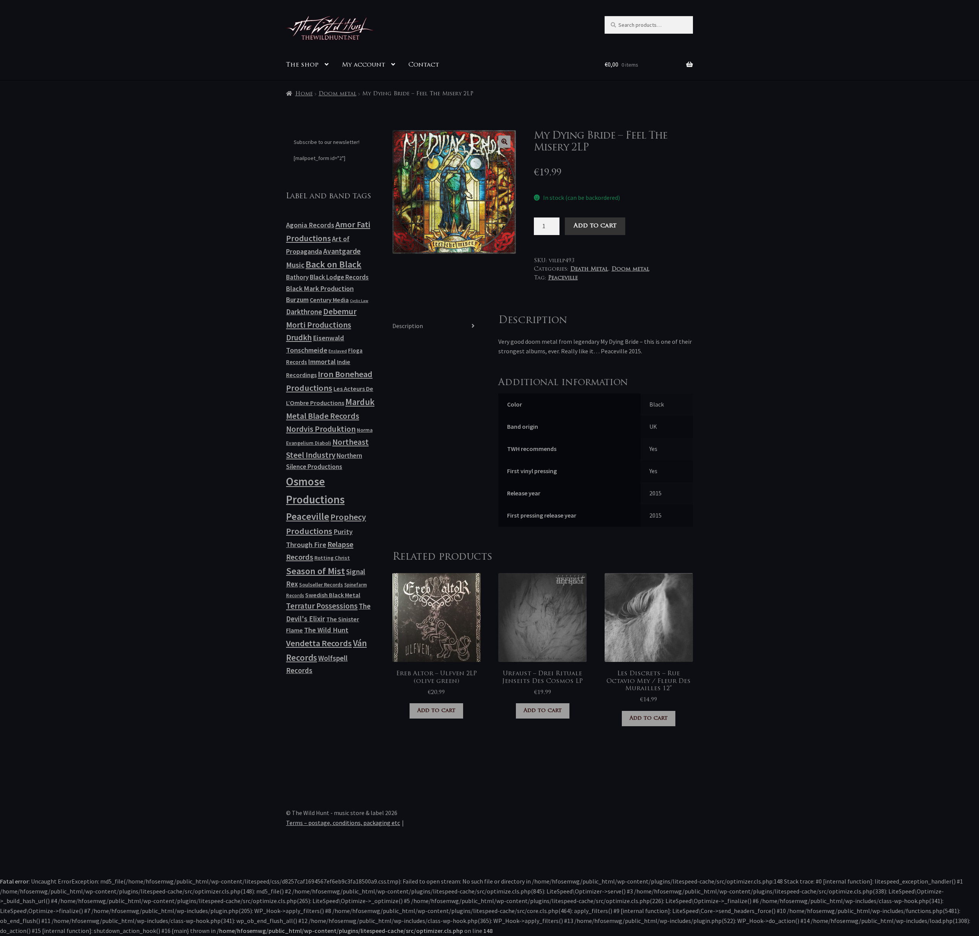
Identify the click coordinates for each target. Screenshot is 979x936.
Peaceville (563, 278)
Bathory (297, 277)
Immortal (322, 361)
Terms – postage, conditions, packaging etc (343, 823)
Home (304, 94)
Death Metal (589, 269)
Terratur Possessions (322, 606)
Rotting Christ (332, 557)
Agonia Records (310, 225)
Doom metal (337, 94)
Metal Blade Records (322, 416)
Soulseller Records (321, 584)
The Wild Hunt (326, 630)
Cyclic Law (359, 300)
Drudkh (299, 338)
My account (363, 65)
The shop (302, 65)
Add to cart (595, 226)
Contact (423, 65)
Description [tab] (407, 326)
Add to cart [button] (436, 711)
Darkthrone (304, 311)
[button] (504, 142)
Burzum (297, 299)
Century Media (329, 300)
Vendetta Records (319, 643)
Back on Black (333, 264)
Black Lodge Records (339, 277)
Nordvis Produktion (321, 429)
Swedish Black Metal (332, 595)
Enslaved (338, 351)
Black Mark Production (320, 288)
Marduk (359, 401)
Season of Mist (315, 571)
